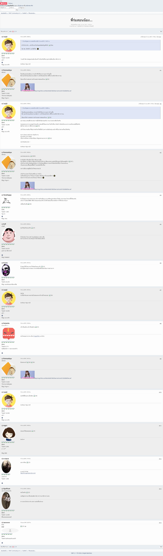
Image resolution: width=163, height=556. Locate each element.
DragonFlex (36, 336)
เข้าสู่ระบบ (20, 5)
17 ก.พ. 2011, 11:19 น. (25, 458)
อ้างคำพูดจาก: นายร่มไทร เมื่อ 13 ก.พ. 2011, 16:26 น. (36, 108)
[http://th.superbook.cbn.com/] (2, 483)
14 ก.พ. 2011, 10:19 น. (25, 289)
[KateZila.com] (2, 353)
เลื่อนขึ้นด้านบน (4, 546)
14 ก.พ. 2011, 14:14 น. (25, 392)
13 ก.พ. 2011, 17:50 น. (25, 103)
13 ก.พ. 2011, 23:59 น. (25, 195)
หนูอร (5, 425)
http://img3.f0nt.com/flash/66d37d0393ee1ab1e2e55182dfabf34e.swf (53, 91)
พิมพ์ (161, 31)
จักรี (4, 224)
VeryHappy (7, 195)
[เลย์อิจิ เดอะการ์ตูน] (2, 62)
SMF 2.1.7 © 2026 (76, 553)
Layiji (5, 37)
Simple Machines (87, 553)
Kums (5, 263)
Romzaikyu (7, 70)
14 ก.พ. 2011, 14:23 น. (25, 425)
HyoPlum (6, 489)
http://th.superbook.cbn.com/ (28, 473)
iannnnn (6, 522)
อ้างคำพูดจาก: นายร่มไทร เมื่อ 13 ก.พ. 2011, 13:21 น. (36, 41)
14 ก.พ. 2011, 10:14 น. (25, 262)
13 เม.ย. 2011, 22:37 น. (25, 522)
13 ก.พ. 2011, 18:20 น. (25, 152)
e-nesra (6, 459)
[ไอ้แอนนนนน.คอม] (2, 543)
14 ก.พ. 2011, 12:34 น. (25, 323)
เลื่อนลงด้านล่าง (4, 31)
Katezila (6, 323)
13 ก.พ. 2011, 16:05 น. (25, 36)
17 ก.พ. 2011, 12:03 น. (25, 488)
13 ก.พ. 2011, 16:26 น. (25, 70)
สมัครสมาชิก (29, 5)
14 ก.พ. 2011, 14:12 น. (25, 358)
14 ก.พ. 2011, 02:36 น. (25, 224)
